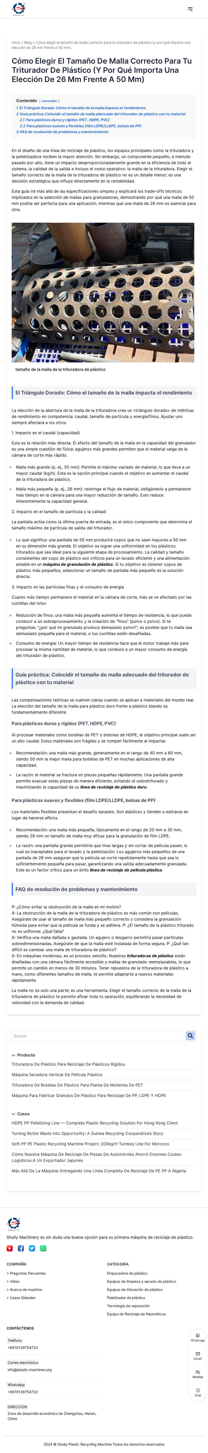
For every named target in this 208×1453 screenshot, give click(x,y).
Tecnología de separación (128, 1306)
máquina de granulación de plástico (78, 564)
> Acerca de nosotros (24, 1289)
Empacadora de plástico (127, 1273)
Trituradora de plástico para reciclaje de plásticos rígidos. (69, 1064)
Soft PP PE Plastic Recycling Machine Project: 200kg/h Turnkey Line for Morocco (90, 1143)
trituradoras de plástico (150, 955)
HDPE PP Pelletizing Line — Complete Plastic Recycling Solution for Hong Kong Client (95, 1122)
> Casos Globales (21, 1297)
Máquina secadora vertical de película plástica (57, 1074)
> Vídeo (13, 1281)
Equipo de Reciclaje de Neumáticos (136, 1314)
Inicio (16, 42)
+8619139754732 (23, 1347)
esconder (49, 101)
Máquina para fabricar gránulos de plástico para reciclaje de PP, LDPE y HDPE (89, 1095)
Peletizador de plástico (126, 1297)
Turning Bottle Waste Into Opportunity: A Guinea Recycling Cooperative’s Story (87, 1133)
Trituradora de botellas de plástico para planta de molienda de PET (77, 1085)
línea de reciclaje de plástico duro (113, 786)
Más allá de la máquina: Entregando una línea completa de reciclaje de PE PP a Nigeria (99, 1170)
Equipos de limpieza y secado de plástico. (142, 1281)
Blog (28, 42)
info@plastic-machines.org (30, 1369)
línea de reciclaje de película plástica (126, 869)
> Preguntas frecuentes (26, 1273)
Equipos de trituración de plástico (135, 1289)
